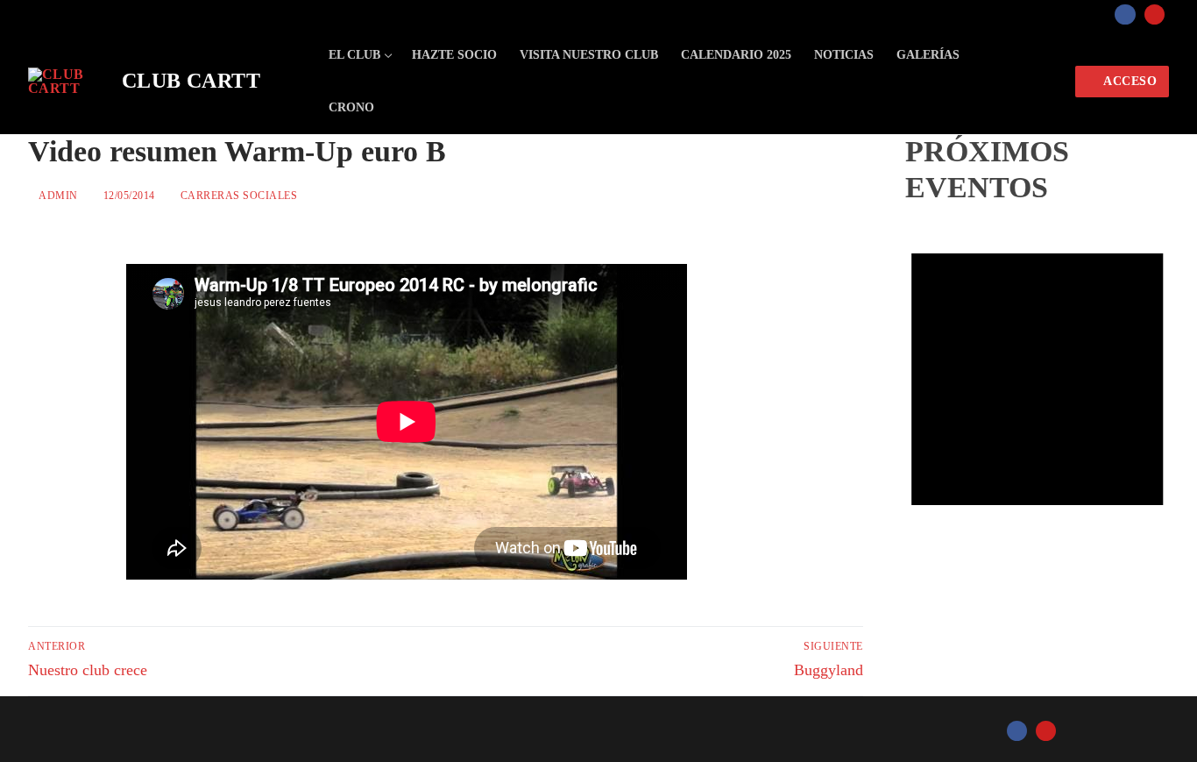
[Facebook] (1125, 14)
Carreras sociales (237, 195)
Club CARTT (191, 80)
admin (57, 195)
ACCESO (1129, 81)
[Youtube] (1154, 14)
